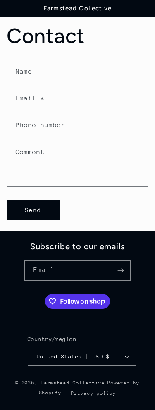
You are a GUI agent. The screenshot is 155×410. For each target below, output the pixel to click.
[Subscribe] (120, 270)
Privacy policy (93, 393)
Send (33, 209)
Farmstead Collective (73, 383)
